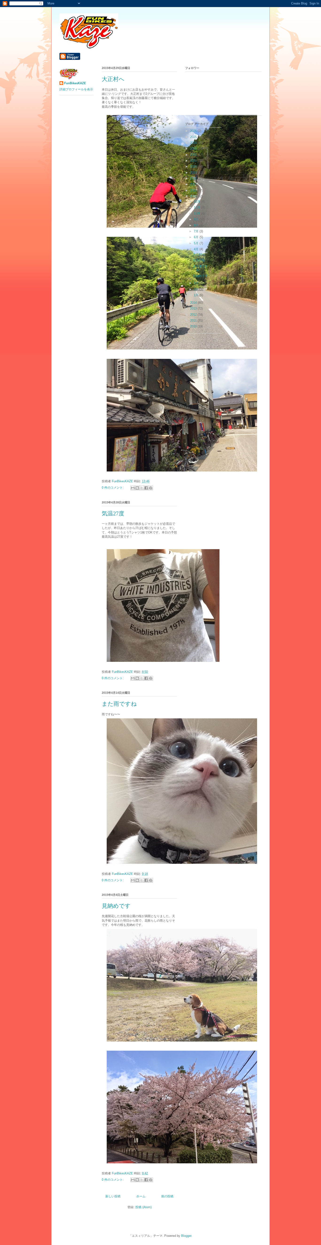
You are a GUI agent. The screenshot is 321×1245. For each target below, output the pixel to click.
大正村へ (113, 79)
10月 (197, 213)
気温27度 (113, 513)
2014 (194, 302)
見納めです (116, 906)
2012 (194, 314)
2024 (194, 143)
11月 (197, 207)
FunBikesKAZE (75, 83)
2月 (197, 289)
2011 (194, 320)
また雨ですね (119, 704)
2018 (194, 178)
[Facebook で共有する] (146, 488)
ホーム (140, 1196)
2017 (194, 184)
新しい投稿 (113, 1196)
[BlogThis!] (137, 488)
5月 (197, 243)
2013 (194, 308)
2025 (194, 137)
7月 (197, 231)
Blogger (186, 1235)
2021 (194, 160)
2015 (194, 196)
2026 (194, 131)
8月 (197, 225)
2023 (194, 148)
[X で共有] (141, 488)
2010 (194, 326)
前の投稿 (167, 1196)
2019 (194, 172)
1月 (197, 295)
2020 (194, 166)
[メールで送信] (132, 488)
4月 (197, 249)
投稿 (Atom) (143, 1207)
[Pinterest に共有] (150, 488)
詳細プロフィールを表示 (76, 89)
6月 (197, 237)
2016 (194, 190)
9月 (197, 219)
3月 (197, 283)
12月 (197, 201)
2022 (194, 155)
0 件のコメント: (113, 487)
